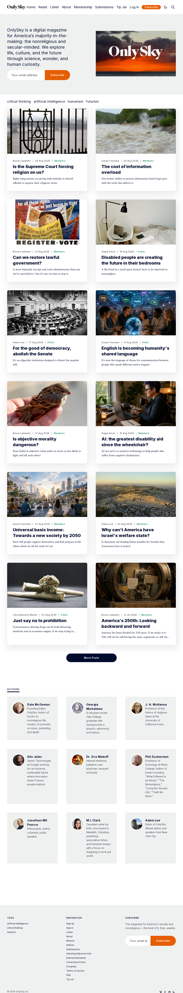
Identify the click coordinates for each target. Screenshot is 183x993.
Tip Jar (121, 7)
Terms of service (75, 970)
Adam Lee (18, 342)
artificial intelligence (49, 101)
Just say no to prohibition (39, 620)
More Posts (91, 657)
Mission (70, 940)
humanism (75, 101)
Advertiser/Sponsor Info (79, 953)
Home (30, 7)
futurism (92, 101)
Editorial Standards (76, 958)
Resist (42, 7)
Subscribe (151, 7)
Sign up (70, 923)
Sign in (69, 928)
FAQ (68, 975)
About (66, 7)
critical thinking (19, 101)
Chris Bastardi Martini (25, 614)
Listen (54, 7)
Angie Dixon (108, 251)
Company (71, 966)
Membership (83, 7)
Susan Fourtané (110, 160)
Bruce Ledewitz (22, 160)
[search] (173, 7)
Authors (13, 689)
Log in (134, 7)
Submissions (104, 7)
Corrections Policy (76, 962)
